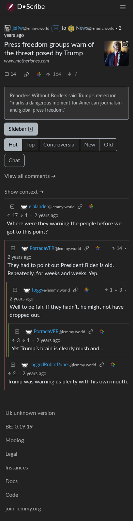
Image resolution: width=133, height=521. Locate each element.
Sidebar (18, 129)
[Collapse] (12, 207)
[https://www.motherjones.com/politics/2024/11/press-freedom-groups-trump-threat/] (116, 53)
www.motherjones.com (26, 61)
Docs (11, 481)
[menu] (123, 7)
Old (108, 144)
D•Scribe (31, 6)
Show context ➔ (24, 192)
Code (11, 495)
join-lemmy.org (23, 508)
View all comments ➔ (30, 176)
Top (30, 144)
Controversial (59, 144)
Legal (11, 454)
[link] (26, 74)
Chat (14, 160)
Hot (13, 144)
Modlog (14, 440)
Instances (16, 467)
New (89, 144)
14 (13, 74)
